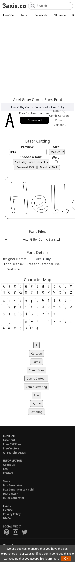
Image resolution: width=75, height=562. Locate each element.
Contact (8, 473)
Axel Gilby (58, 107)
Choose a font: (31, 157)
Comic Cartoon (59, 116)
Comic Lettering (36, 387)
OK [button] (66, 558)
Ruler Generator (13, 498)
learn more (52, 558)
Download (34, 120)
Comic (59, 120)
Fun (36, 395)
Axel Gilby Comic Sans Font (29, 107)
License (8, 510)
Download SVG (25, 167)
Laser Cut (8, 15)
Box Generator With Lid (18, 489)
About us (9, 465)
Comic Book (36, 370)
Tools (24, 15)
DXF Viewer (10, 493)
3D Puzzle (60, 15)
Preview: (28, 147)
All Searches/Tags (14, 452)
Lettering (59, 111)
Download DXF (48, 167)
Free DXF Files (12, 444)
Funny (36, 403)
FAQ (5, 469)
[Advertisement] (37, 58)
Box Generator (12, 485)
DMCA (7, 518)
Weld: (56, 157)
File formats (40, 15)
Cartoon (59, 125)
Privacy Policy (12, 514)
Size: (56, 147)
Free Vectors (11, 448)
